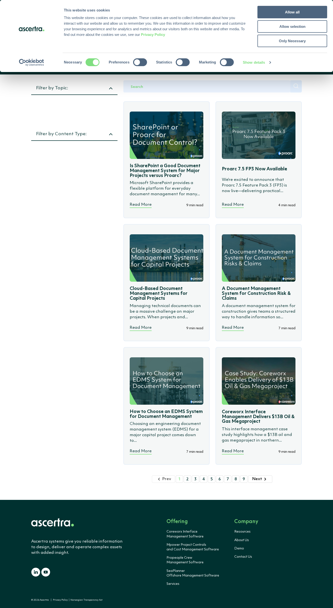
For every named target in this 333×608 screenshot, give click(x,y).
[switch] (140, 62)
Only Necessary (292, 41)
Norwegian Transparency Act (85, 600)
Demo (239, 548)
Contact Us (243, 556)
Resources (242, 531)
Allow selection (292, 26)
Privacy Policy (60, 600)
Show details (254, 62)
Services (172, 584)
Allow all (292, 12)
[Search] (296, 86)
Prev (166, 479)
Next (257, 479)
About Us (241, 540)
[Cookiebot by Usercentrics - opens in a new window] (31, 62)
